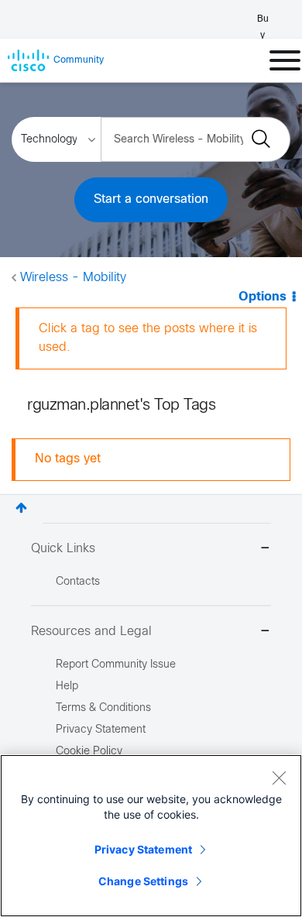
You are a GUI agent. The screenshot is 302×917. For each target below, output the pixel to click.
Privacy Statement (143, 849)
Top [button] (21, 508)
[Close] (279, 777)
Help (67, 687)
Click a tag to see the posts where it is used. (148, 338)
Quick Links (63, 549)
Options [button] (263, 297)
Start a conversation (151, 199)
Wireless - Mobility (73, 277)
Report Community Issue (116, 665)
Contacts (78, 582)
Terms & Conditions (103, 708)
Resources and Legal (91, 631)
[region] (151, 835)
